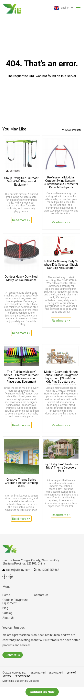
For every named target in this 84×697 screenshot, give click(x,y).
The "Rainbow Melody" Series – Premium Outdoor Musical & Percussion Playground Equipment (21, 376)
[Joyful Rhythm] (60, 449)
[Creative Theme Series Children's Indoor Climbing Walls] (21, 456)
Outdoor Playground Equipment (15, 601)
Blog (5, 608)
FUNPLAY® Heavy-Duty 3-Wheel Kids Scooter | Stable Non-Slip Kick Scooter (61, 264)
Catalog (7, 613)
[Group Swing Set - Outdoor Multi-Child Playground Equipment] (21, 155)
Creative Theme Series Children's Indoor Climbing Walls (21, 483)
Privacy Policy (22, 675)
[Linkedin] (11, 577)
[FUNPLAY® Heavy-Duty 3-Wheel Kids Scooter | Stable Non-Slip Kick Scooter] (60, 246)
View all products (72, 130)
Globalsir (34, 680)
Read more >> (21, 220)
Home (6, 595)
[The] (21, 356)
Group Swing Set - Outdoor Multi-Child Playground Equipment (21, 181)
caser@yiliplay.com (18, 569)
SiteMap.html (38, 672)
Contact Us (41, 595)
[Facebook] (4, 577)
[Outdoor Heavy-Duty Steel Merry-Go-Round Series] (21, 253)
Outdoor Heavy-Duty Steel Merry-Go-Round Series (21, 278)
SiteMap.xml (56, 672)
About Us (8, 617)
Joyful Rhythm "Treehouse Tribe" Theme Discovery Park (61, 467)
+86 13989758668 (47, 569)
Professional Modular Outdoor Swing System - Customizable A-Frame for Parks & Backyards (61, 182)
